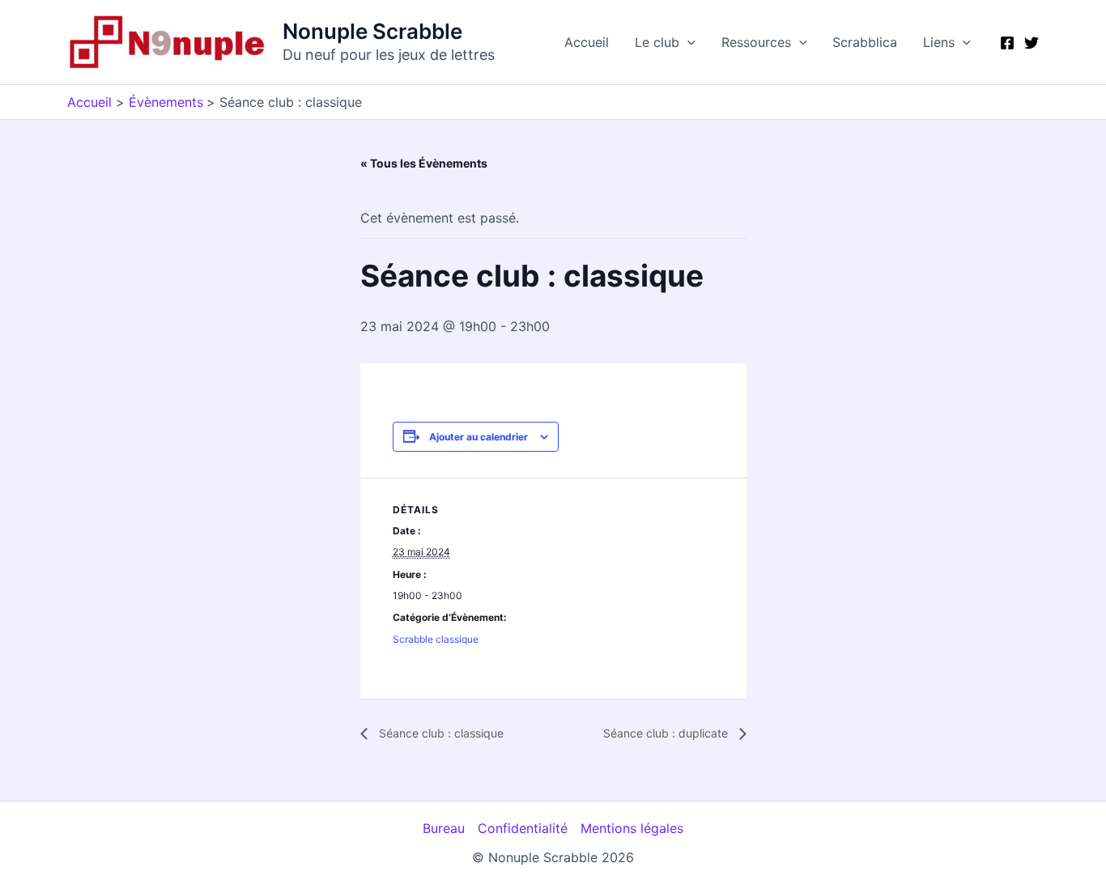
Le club (657, 42)
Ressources (756, 42)
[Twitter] (1031, 43)
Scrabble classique (436, 639)
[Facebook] (1007, 43)
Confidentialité (523, 828)
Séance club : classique (440, 733)
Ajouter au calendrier (478, 437)
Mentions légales (632, 828)
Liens (939, 42)
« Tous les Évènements (423, 163)
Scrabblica (864, 42)
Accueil (586, 42)
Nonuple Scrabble (372, 31)
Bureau (444, 828)
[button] (687, 42)
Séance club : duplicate (667, 733)
